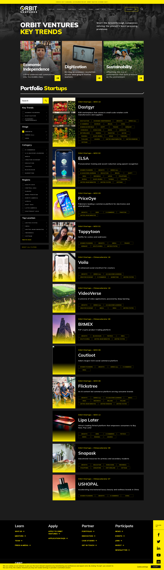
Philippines (123, 176)
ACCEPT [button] (155, 566)
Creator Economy (86, 277)
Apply (119, 9)
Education (104, 173)
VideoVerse (89, 293)
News (104, 9)
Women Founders (86, 170)
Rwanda (84, 136)
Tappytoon (89, 231)
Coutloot (86, 355)
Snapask (87, 453)
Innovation (87, 536)
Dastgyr (86, 107)
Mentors (82, 9)
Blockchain (97, 336)
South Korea (98, 246)
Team (91, 9)
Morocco (122, 130)
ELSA (83, 158)
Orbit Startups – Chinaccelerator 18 (94, 288)
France (115, 127)
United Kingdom (132, 139)
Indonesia (97, 176)
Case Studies (88, 541)
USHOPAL (88, 484)
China (123, 124)
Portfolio (61, 9)
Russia (84, 179)
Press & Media (21, 545)
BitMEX (85, 324)
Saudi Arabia (97, 136)
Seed (97, 212)
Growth (119, 121)
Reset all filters (29, 247)
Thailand (84, 139)
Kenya (110, 130)
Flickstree (87, 386)
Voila (83, 262)
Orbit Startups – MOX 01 (89, 226)
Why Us (51, 9)
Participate (124, 526)
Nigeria (98, 133)
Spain (111, 136)
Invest (130, 9)
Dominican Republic (87, 127)
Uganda (97, 139)
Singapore (97, 468)
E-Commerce (84, 124)
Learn (19, 526)
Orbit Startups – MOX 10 (89, 102)
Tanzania (123, 136)
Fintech (110, 336)
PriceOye (87, 198)
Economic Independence (102, 121)
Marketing (115, 277)
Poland (123, 400)
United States (105, 182)
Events (112, 9)
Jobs (97, 9)
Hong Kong (97, 130)
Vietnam (84, 142)
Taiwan (111, 179)
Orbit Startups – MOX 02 (89, 153)
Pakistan (111, 133)
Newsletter (121, 550)
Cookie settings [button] (142, 567)
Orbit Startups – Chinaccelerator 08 (94, 319)
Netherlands (85, 133)
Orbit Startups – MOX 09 (89, 193)
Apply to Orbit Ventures (55, 532)
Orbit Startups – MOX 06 (89, 350)
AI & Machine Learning (88, 173)
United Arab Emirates (114, 139)
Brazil (110, 124)
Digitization (84, 121)
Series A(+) (132, 121)
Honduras (84, 130)
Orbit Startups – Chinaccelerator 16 (94, 257)
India (84, 176)
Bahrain (97, 124)
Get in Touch (88, 545)
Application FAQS (56, 538)
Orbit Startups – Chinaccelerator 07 (94, 479)
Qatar (124, 133)
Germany (128, 127)
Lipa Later (88, 420)
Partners (72, 9)
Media (114, 243)
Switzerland (110, 468)
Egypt (103, 127)
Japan (110, 176)
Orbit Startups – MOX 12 (89, 415)
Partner (88, 526)
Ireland (110, 400)
